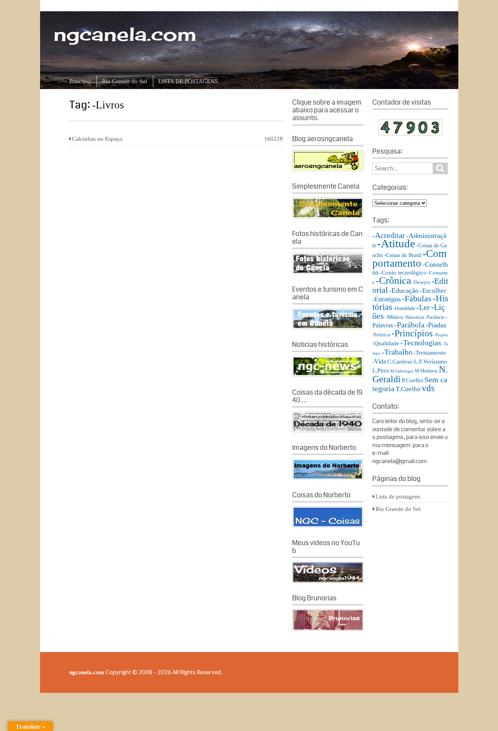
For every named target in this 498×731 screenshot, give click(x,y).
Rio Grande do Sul (124, 81)
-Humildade (404, 308)
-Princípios (412, 333)
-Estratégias (386, 299)
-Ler (423, 307)
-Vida (379, 361)
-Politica (381, 335)
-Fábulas (416, 298)
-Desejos (421, 282)
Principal (80, 81)
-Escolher (433, 290)
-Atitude (396, 243)
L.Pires (380, 370)
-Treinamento (430, 352)
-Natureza (414, 317)
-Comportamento (409, 258)
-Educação (404, 290)
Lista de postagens (397, 496)
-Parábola (409, 325)
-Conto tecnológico (403, 272)
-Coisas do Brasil (402, 255)
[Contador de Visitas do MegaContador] (410, 134)
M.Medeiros (426, 371)
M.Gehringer (402, 371)
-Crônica (393, 280)
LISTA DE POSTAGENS (188, 81)
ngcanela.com (86, 672)
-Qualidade (385, 343)
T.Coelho (408, 389)
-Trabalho (397, 352)
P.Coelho (412, 380)
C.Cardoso (400, 362)
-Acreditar (388, 235)
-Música (394, 317)
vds (428, 388)
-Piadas (436, 325)
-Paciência (434, 317)
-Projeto (441, 335)
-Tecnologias (420, 343)
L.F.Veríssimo (430, 361)
